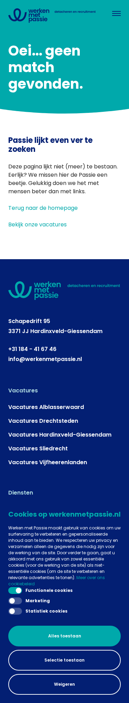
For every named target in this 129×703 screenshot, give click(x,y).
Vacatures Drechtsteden (43, 421)
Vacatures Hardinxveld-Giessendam (59, 435)
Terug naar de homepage (43, 208)
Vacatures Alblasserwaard (46, 407)
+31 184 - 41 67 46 (32, 349)
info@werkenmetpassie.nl (45, 359)
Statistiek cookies (46, 611)
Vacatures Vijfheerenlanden (47, 462)
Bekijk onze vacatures (37, 224)
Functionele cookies (49, 590)
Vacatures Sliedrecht (38, 448)
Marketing (37, 601)
